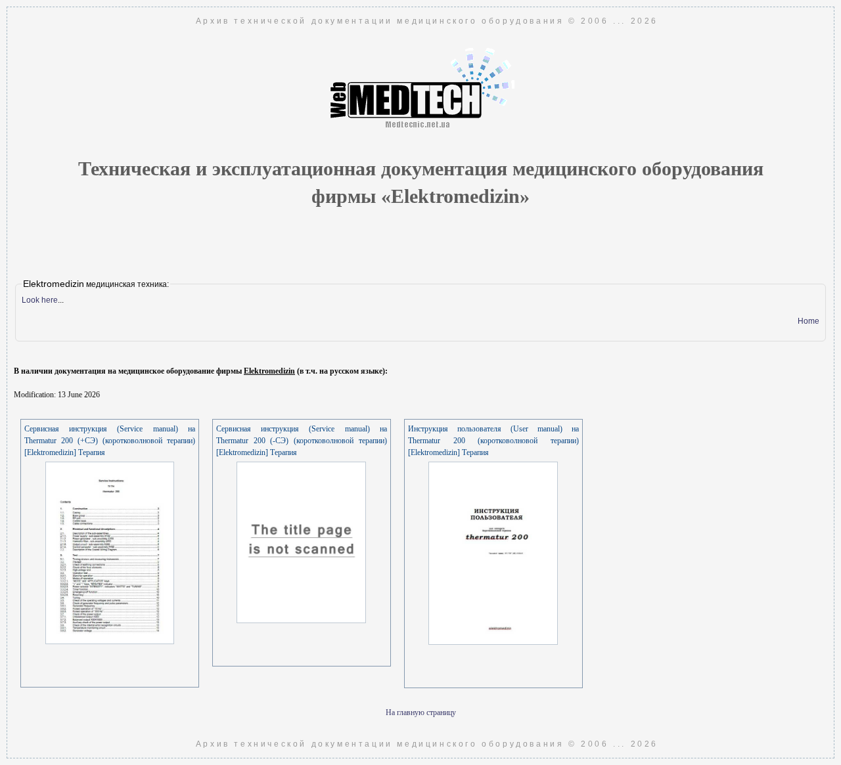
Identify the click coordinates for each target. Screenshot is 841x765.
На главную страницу (421, 712)
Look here (40, 300)
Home (808, 321)
